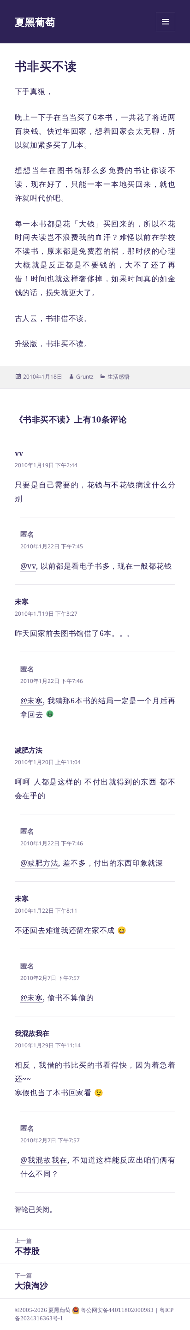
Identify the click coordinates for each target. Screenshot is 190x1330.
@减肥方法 (39, 863)
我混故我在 (32, 1033)
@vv (28, 566)
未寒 (22, 601)
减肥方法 (28, 749)
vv (19, 452)
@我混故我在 (43, 1160)
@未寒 (31, 700)
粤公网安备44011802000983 (118, 1310)
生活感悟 (118, 376)
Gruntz (85, 376)
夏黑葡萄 (35, 22)
